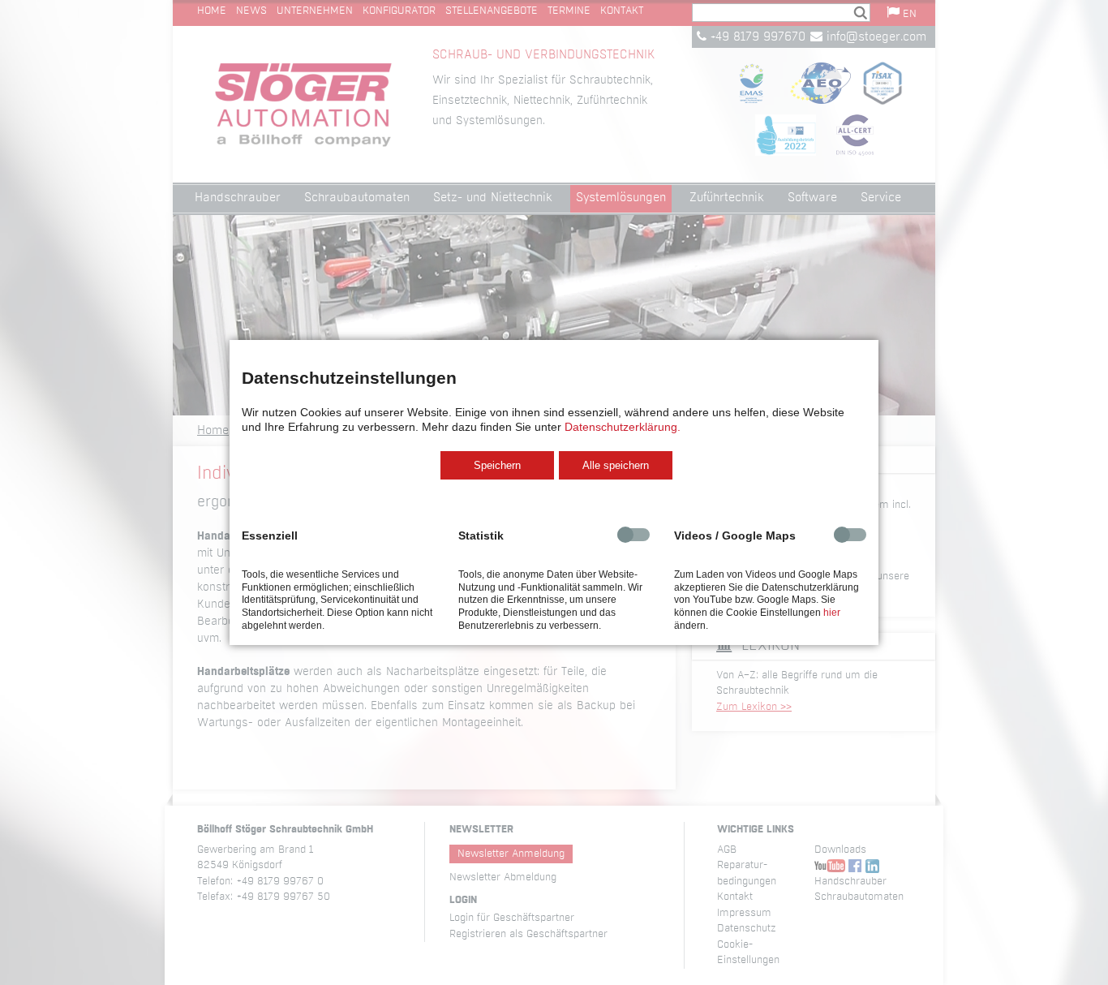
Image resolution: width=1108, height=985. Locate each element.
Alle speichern (615, 465)
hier (831, 612)
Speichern (497, 465)
